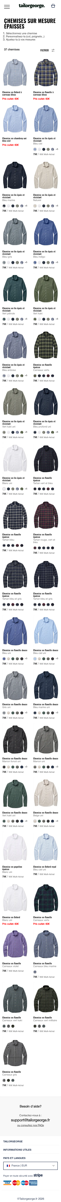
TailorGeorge (13, 1141)
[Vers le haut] (49, 1191)
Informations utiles (17, 1150)
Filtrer (44, 50)
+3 (26, 659)
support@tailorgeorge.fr (30, 1120)
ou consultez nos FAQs (30, 1125)
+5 (57, 149)
